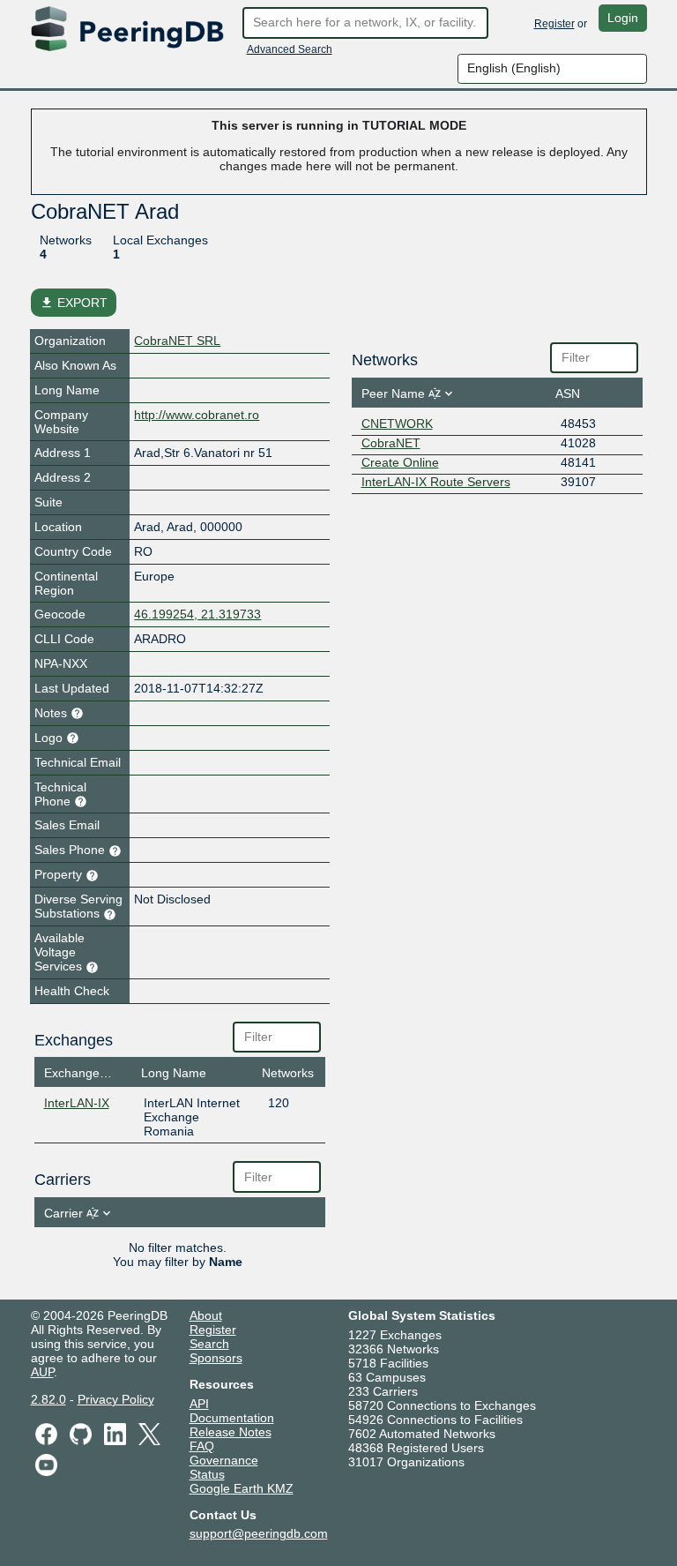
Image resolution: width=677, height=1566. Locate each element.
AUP (42, 1372)
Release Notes (231, 1432)
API (199, 1404)
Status (207, 1474)
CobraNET (390, 443)
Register (554, 24)
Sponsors (216, 1358)
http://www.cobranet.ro (196, 415)
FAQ (202, 1446)
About (206, 1315)
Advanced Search (289, 49)
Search (209, 1344)
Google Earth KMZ (242, 1488)
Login (622, 18)
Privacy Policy (116, 1399)
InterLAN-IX (76, 1103)
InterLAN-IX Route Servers (435, 482)
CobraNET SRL (177, 340)
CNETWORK (397, 423)
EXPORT (74, 303)
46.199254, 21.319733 (197, 614)
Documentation (232, 1418)
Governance (224, 1460)
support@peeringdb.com (259, 1533)
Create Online (400, 462)
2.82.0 (48, 1399)
